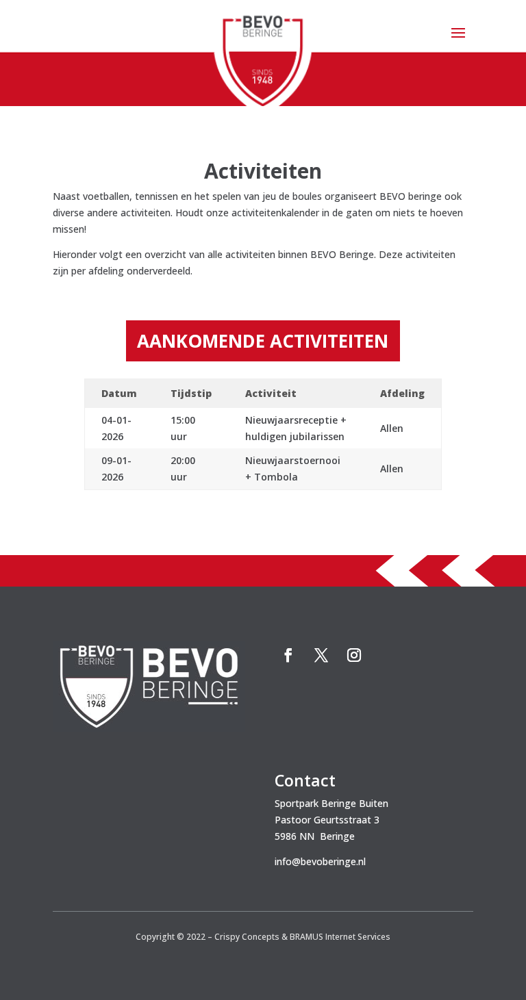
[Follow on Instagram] (354, 655)
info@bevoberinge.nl (320, 861)
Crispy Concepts (246, 937)
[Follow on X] (321, 655)
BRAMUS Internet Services (340, 937)
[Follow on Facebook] (288, 655)
